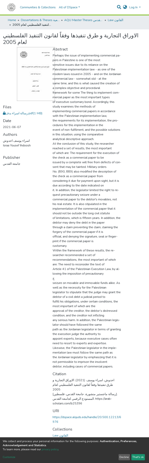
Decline (124, 457)
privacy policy (50, 449)
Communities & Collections (38, 7)
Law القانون (115, 20)
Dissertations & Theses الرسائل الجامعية (40, 20)
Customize (9, 457)
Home (12, 20)
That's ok (138, 457)
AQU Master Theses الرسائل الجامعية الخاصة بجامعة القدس (83, 20)
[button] (125, 7)
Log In (133, 7)
